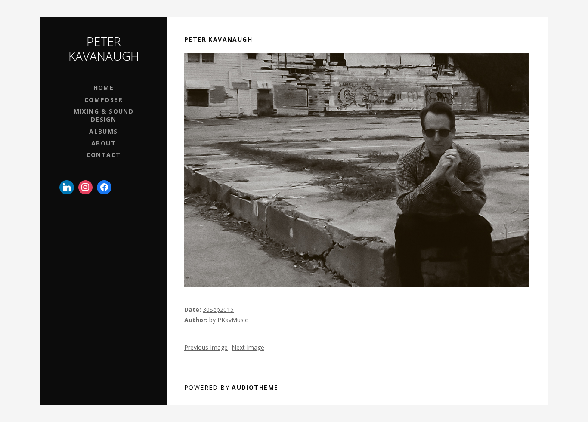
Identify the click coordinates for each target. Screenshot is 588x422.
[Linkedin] (66, 187)
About (103, 143)
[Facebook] (104, 187)
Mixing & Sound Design (104, 115)
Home (103, 87)
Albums (103, 131)
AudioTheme (255, 387)
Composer (103, 99)
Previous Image (206, 347)
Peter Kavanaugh (103, 48)
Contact (104, 155)
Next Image (248, 347)
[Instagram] (85, 187)
